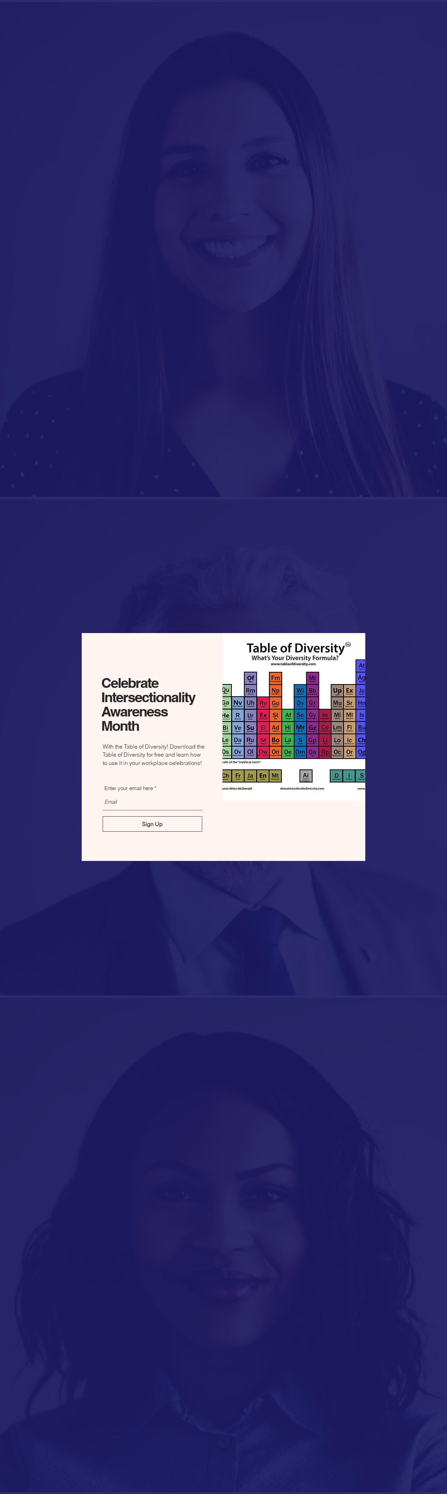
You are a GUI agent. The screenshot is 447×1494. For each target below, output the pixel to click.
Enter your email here (128, 788)
